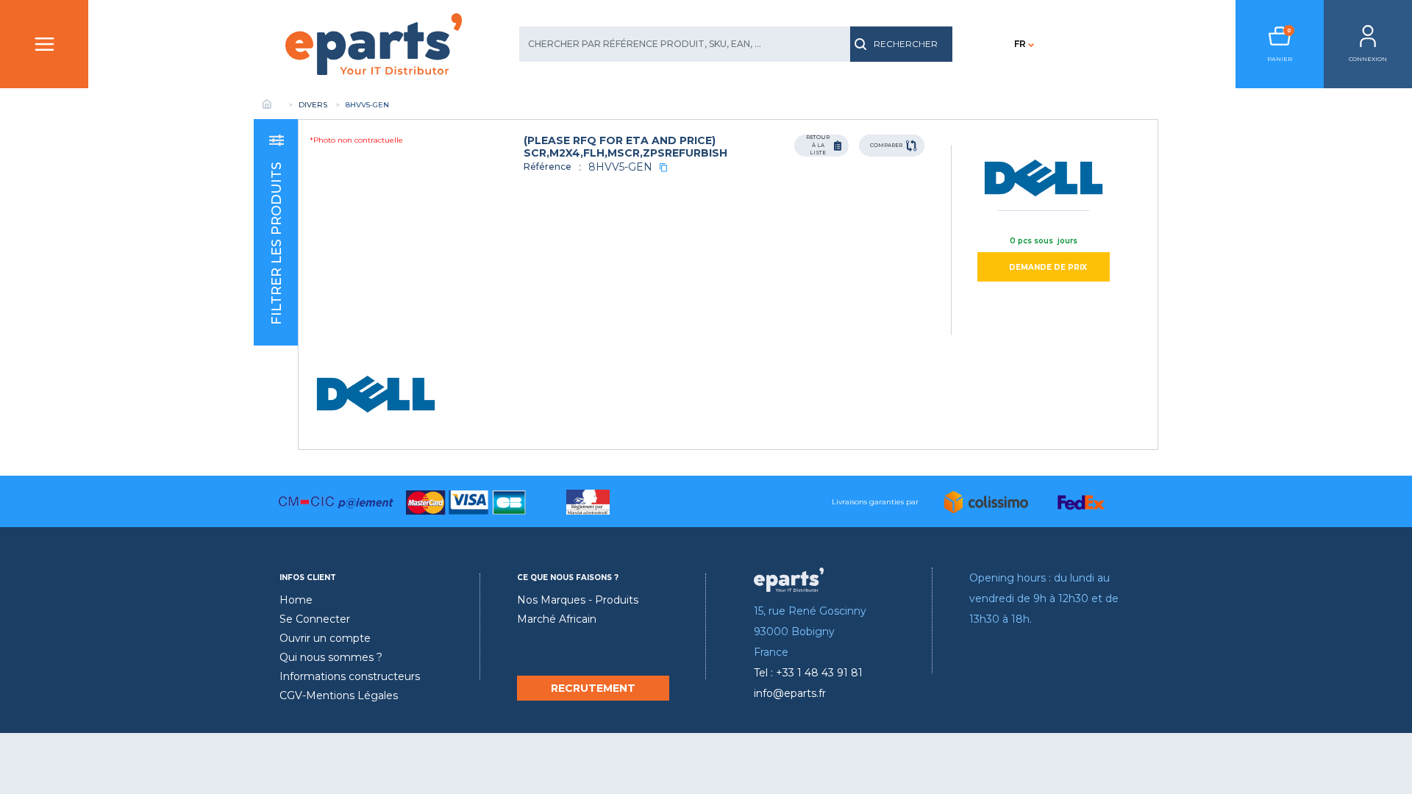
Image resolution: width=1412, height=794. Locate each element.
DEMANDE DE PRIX (1048, 267)
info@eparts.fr (790, 693)
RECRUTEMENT (593, 688)
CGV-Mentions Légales (338, 695)
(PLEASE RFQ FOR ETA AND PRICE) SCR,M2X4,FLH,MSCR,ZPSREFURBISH (625, 147)
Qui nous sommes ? (330, 657)
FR (1020, 43)
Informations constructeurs (349, 676)
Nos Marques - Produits (577, 600)
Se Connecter (314, 619)
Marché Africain (556, 619)
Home (296, 600)
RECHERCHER (906, 43)
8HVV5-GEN (620, 167)
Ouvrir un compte (325, 638)
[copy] (663, 167)
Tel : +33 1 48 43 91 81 (808, 672)
